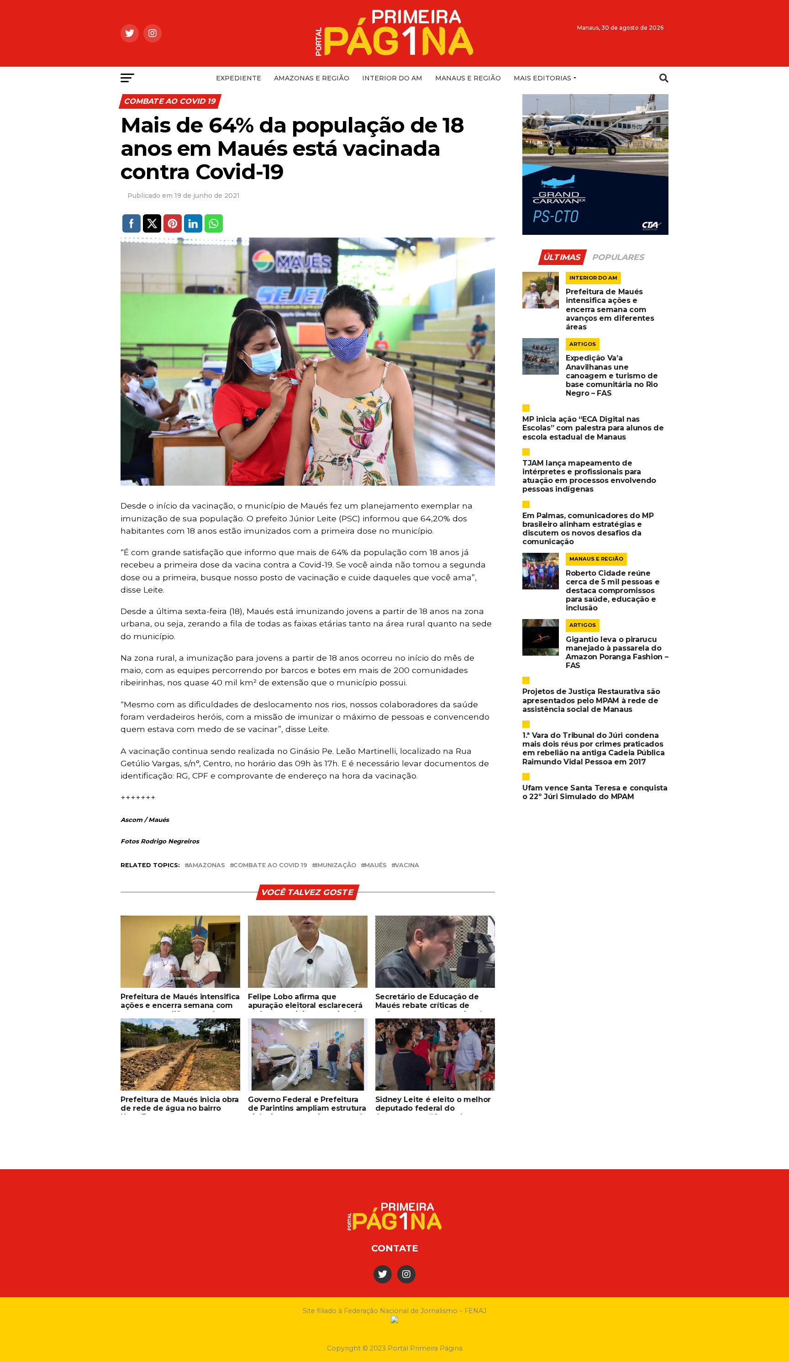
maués (375, 866)
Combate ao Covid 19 (270, 866)
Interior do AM (392, 78)
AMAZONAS (206, 866)
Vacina (407, 866)
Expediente (238, 78)
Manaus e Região (468, 78)
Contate (394, 1248)
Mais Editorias (542, 78)
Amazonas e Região (311, 78)
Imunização (336, 866)
